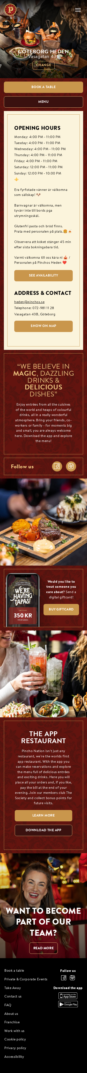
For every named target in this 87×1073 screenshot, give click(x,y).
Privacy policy (15, 1048)
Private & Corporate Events (26, 979)
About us (11, 1014)
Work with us (14, 1031)
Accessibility (14, 1057)
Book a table (14, 971)
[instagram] (71, 466)
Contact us (13, 996)
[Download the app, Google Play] (68, 1006)
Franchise (12, 1022)
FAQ (8, 1005)
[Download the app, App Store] (67, 998)
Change (43, 65)
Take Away (12, 988)
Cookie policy (15, 1039)
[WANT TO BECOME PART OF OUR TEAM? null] (43, 905)
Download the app (68, 987)
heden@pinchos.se (29, 302)
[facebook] (57, 466)
